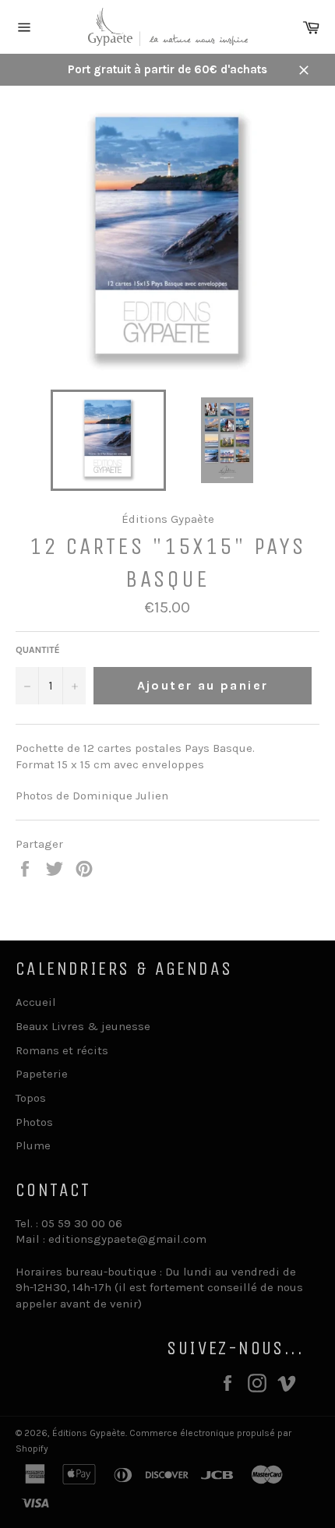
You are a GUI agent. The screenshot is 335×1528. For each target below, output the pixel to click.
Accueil (36, 1002)
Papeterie (42, 1074)
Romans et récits (62, 1050)
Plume (33, 1145)
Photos (34, 1122)
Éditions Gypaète (88, 1432)
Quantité (38, 649)
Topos (31, 1098)
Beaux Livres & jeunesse (83, 1026)
